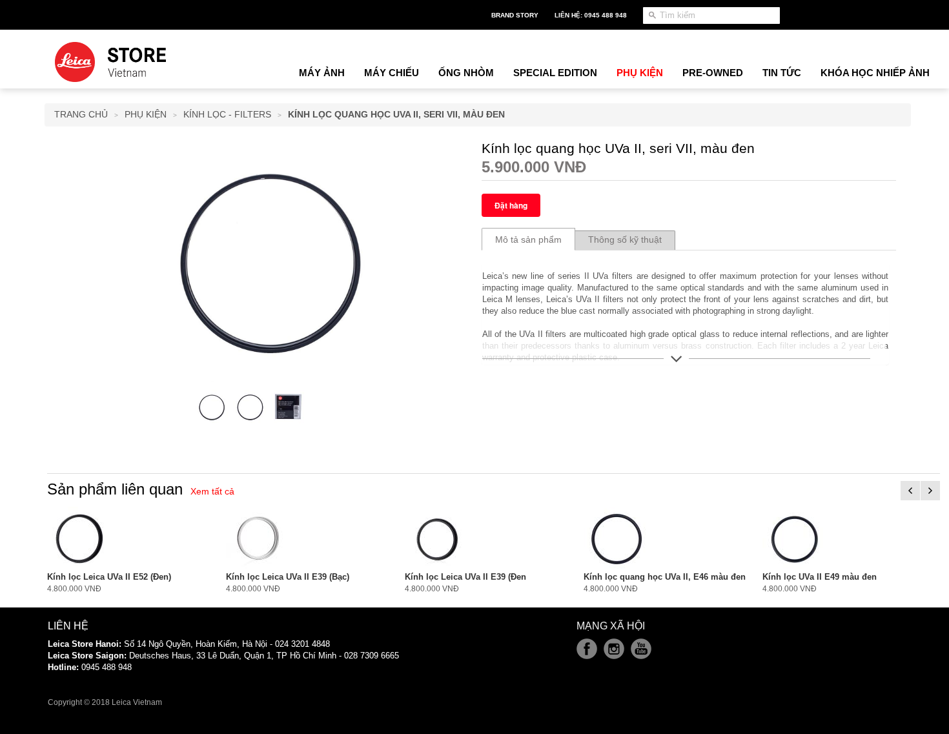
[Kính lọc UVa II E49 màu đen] (794, 538)
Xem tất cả (212, 491)
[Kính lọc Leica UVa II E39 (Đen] (437, 538)
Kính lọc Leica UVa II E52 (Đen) (109, 577)
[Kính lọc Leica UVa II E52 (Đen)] (79, 538)
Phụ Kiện (146, 114)
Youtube (641, 648)
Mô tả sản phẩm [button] (528, 239)
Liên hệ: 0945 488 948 (591, 15)
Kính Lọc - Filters (227, 114)
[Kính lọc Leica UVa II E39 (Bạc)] (258, 538)
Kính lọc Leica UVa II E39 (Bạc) (287, 577)
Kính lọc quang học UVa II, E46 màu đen (665, 577)
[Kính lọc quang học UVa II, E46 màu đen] (616, 538)
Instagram (614, 648)
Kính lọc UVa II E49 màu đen (819, 577)
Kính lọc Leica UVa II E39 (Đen (465, 577)
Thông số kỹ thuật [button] (625, 239)
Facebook (587, 648)
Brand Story (514, 15)
